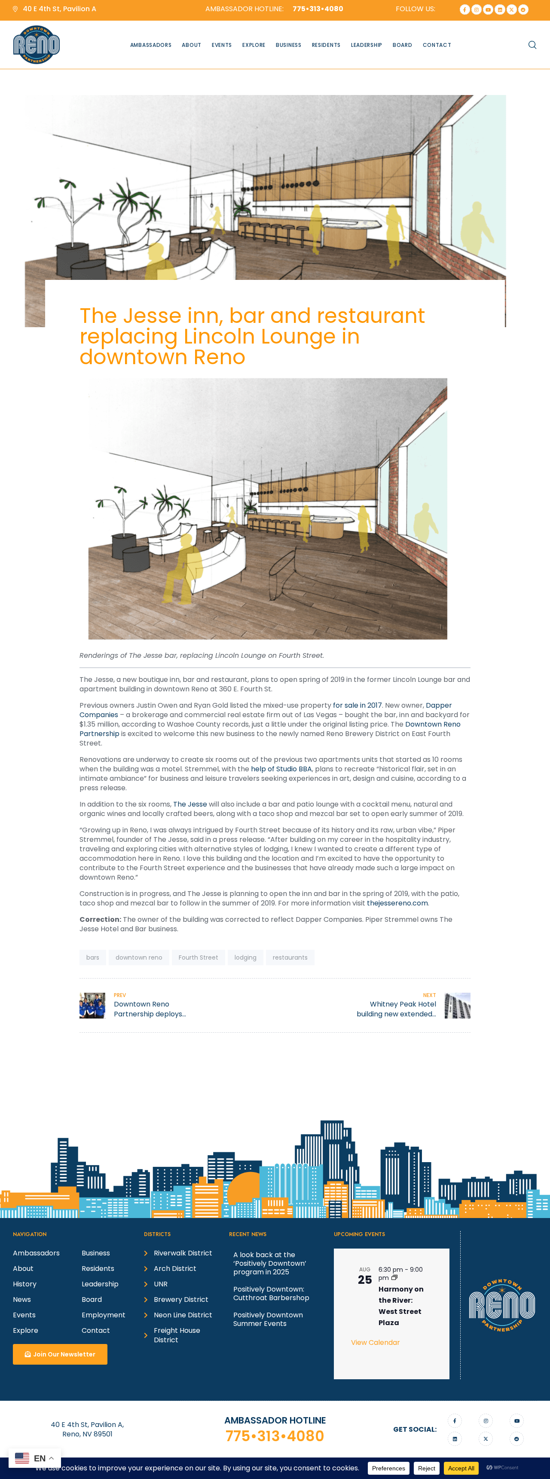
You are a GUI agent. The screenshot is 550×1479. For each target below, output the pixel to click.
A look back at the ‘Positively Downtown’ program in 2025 (269, 1263)
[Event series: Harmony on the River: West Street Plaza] (394, 1277)
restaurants (290, 957)
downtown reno (139, 957)
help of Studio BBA (281, 769)
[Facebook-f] (465, 9)
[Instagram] (476, 9)
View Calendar (375, 1342)
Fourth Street (198, 957)
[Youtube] (488, 9)
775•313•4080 (275, 1436)
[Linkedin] (500, 9)
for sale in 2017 (357, 705)
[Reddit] (523, 9)
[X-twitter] (512, 9)
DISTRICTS (157, 1234)
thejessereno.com (397, 903)
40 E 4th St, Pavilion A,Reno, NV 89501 (87, 1429)
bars (92, 957)
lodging (246, 957)
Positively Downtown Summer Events (268, 1319)
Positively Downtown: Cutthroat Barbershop (271, 1293)
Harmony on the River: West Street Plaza (401, 1306)
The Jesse (190, 804)
